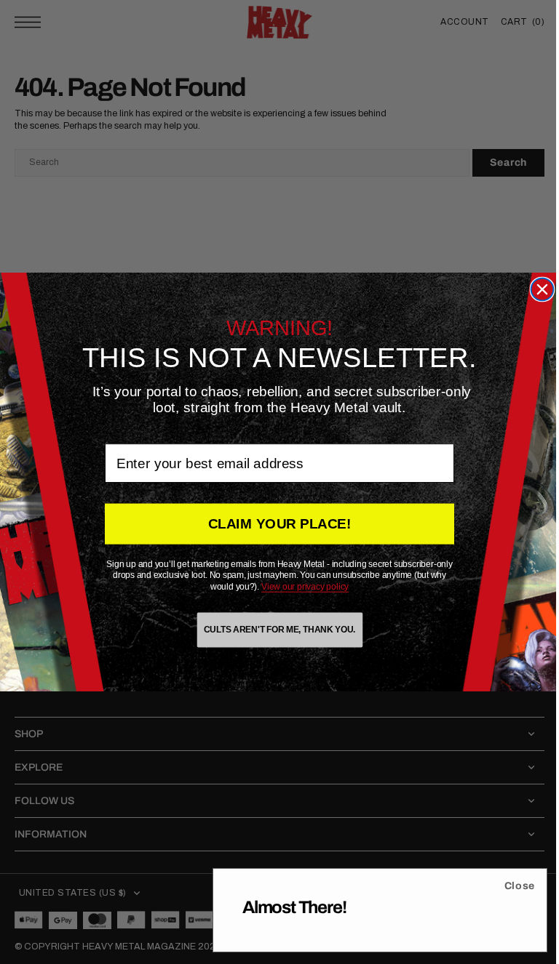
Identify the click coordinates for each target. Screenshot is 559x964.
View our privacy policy (300, 587)
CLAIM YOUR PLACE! (274, 523)
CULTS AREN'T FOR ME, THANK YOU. (273, 630)
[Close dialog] (537, 289)
